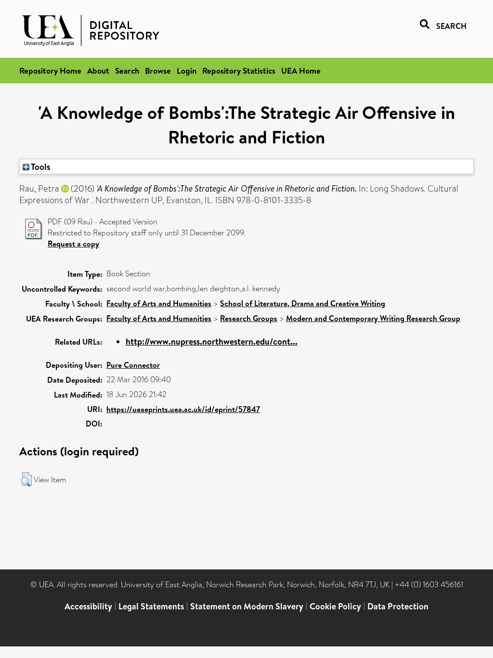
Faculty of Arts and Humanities (158, 303)
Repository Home (50, 70)
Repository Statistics (238, 70)
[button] (26, 479)
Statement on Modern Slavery (246, 606)
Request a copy (73, 243)
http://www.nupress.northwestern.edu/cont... (212, 341)
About (98, 70)
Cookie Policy (335, 606)
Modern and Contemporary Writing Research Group (373, 318)
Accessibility (88, 606)
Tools (40, 166)
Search (127, 70)
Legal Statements (151, 606)
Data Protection (397, 606)
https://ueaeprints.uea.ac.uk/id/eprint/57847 (183, 409)
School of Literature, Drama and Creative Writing (302, 303)
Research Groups (248, 318)
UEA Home (301, 70)
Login (186, 70)
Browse (158, 70)
